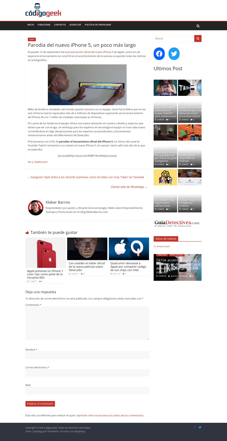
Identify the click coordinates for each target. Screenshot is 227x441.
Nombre (31, 349)
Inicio (30, 24)
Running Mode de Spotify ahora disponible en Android (189, 156)
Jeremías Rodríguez (179, 276)
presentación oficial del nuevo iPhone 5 (90, 52)
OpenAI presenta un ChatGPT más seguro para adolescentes (164, 201)
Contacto (60, 24)
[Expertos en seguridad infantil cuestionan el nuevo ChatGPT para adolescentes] (165, 81)
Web (28, 385)
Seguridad (162, 254)
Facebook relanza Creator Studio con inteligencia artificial (190, 201)
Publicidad (44, 24)
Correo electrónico (37, 367)
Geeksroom (41, 162)
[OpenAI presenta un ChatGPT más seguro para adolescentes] (165, 170)
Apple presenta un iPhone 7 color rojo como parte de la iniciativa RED (45, 274)
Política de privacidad (98, 24)
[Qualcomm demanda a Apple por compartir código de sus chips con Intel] (129, 239)
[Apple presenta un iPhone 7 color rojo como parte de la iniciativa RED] (45, 239)
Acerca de (75, 24)
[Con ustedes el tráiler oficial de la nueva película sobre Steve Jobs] (87, 239)
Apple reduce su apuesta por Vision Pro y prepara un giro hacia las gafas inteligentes (166, 155)
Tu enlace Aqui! (162, 246)
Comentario (33, 305)
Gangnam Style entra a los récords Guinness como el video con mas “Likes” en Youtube (85, 177)
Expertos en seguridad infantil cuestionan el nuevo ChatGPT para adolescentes (165, 110)
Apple (31, 39)
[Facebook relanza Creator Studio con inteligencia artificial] (190, 170)
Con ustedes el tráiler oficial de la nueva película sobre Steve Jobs (87, 266)
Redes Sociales (176, 254)
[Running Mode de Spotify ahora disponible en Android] (190, 126)
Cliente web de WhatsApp (129, 187)
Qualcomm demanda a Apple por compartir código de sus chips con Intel (128, 266)
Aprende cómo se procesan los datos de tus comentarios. (110, 415)
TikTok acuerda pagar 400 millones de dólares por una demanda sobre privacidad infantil (190, 110)
